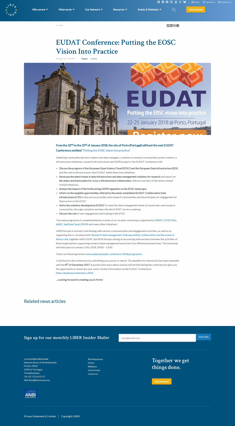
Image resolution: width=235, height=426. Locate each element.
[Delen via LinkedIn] (171, 25)
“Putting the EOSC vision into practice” (106, 150)
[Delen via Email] (174, 25)
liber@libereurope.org (39, 380)
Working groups (95, 359)
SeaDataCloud (72, 224)
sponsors (210, 2)
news (197, 2)
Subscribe (204, 336)
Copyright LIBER (70, 416)
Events (91, 363)
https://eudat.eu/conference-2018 (74, 272)
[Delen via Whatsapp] (177, 25)
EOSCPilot (170, 220)
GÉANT (159, 220)
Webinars (92, 366)
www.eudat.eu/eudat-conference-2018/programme (114, 253)
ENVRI (84, 224)
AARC (59, 224)
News (61, 25)
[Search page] (173, 10)
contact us (225, 2)
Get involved (94, 370)
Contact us (93, 374)
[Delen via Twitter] (168, 25)
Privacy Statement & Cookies (40, 416)
